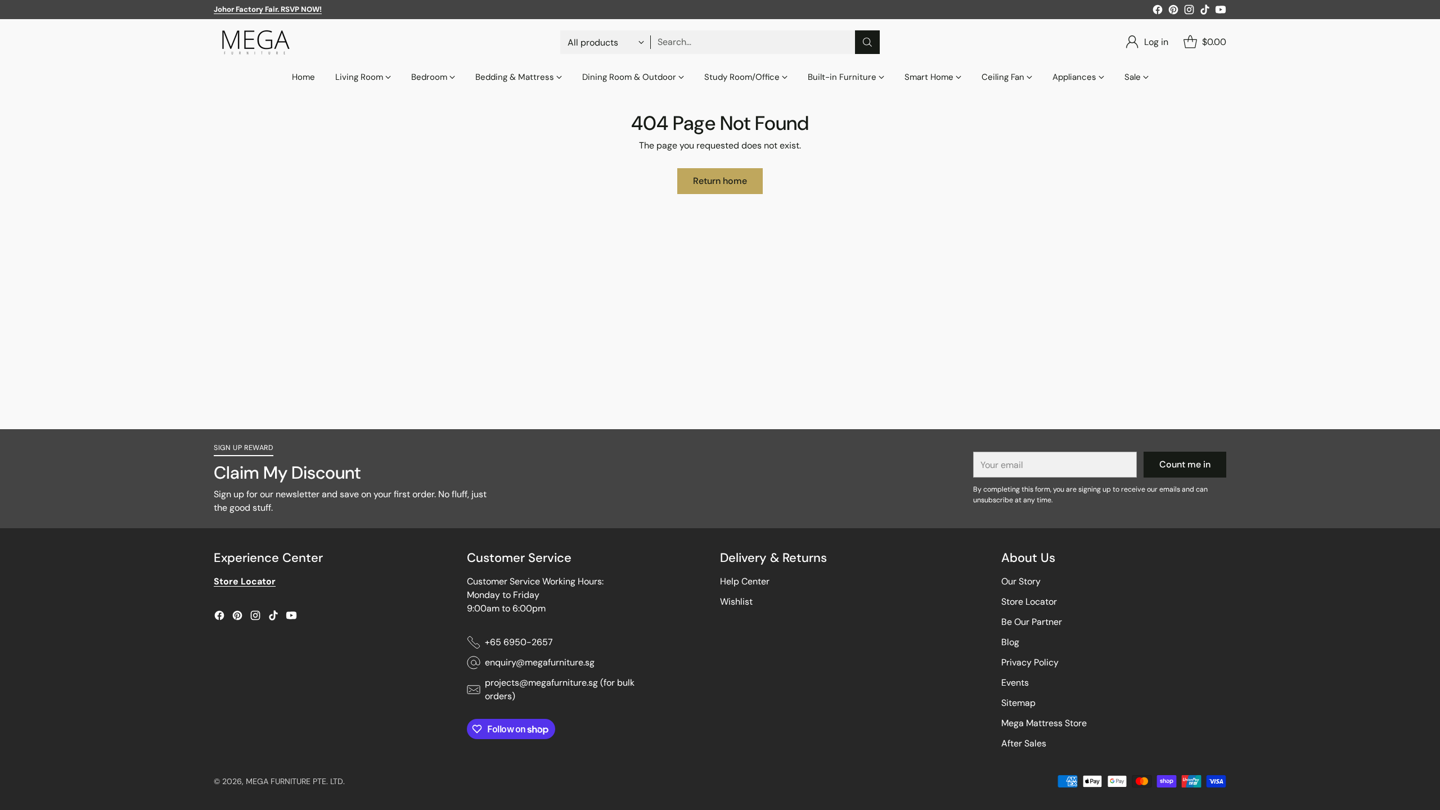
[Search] (867, 42)
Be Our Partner (1031, 622)
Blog (1010, 642)
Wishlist (736, 602)
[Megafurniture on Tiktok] (1204, 11)
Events (1015, 682)
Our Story (1021, 581)
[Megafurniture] (256, 42)
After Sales (1023, 743)
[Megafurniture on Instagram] (1189, 11)
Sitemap (1018, 703)
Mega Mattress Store (1044, 723)
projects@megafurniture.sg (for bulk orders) (559, 689)
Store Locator (1029, 602)
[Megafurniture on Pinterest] (1173, 11)
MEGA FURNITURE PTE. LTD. (295, 781)
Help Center (745, 581)
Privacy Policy (1030, 662)
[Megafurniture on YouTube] (1220, 11)
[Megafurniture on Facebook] (1157, 11)
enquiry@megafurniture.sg (540, 662)
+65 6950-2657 (519, 642)
